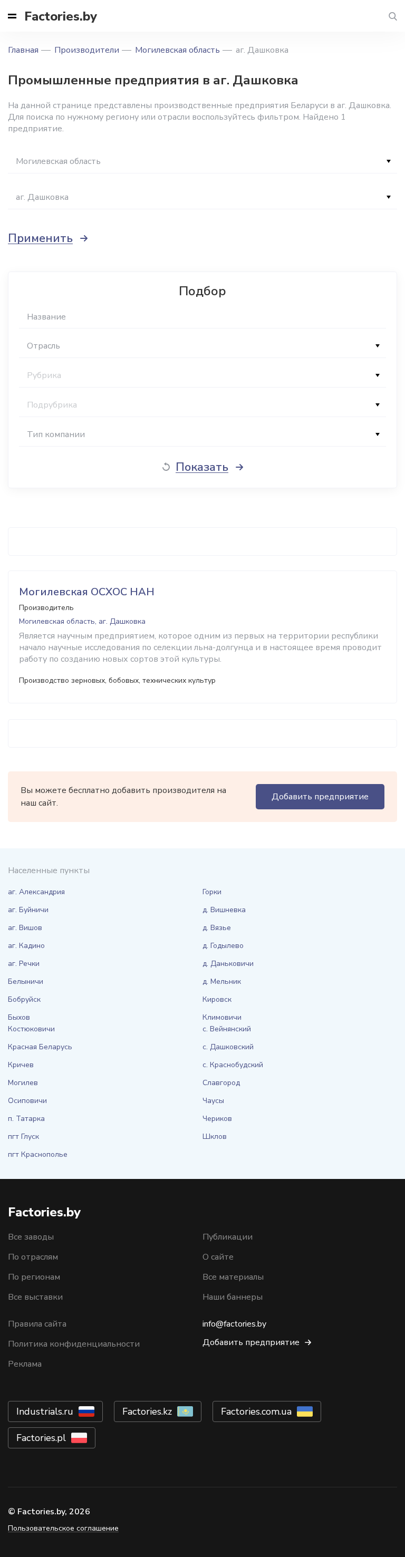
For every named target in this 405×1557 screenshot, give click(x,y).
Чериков (217, 1119)
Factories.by (60, 16)
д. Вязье (216, 928)
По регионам (34, 1277)
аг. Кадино (26, 946)
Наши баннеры (232, 1297)
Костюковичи (31, 1029)
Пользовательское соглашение (63, 1528)
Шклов (214, 1137)
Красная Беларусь (40, 1047)
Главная (23, 50)
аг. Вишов (25, 928)
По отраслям (33, 1257)
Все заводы (31, 1237)
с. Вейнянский (226, 1029)
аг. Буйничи (28, 910)
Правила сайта (37, 1324)
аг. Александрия (36, 892)
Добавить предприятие (320, 796)
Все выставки (35, 1297)
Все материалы (233, 1277)
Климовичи (222, 1017)
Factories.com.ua (256, 1411)
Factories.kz (147, 1411)
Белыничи (25, 981)
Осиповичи (27, 1101)
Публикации (227, 1237)
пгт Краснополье (38, 1154)
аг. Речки (24, 964)
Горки (211, 892)
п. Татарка (26, 1119)
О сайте (218, 1257)
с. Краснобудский (232, 1065)
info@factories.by (234, 1324)
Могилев (23, 1083)
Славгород (221, 1083)
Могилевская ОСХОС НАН (87, 592)
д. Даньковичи (228, 964)
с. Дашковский (228, 1047)
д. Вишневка (224, 910)
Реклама (25, 1364)
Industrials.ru (44, 1411)
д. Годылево (223, 946)
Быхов (19, 1017)
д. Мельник (221, 981)
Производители (86, 50)
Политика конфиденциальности (74, 1344)
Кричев (21, 1065)
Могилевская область (177, 50)
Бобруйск (24, 999)
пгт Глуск (23, 1137)
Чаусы (213, 1101)
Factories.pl (41, 1438)
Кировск (217, 999)
